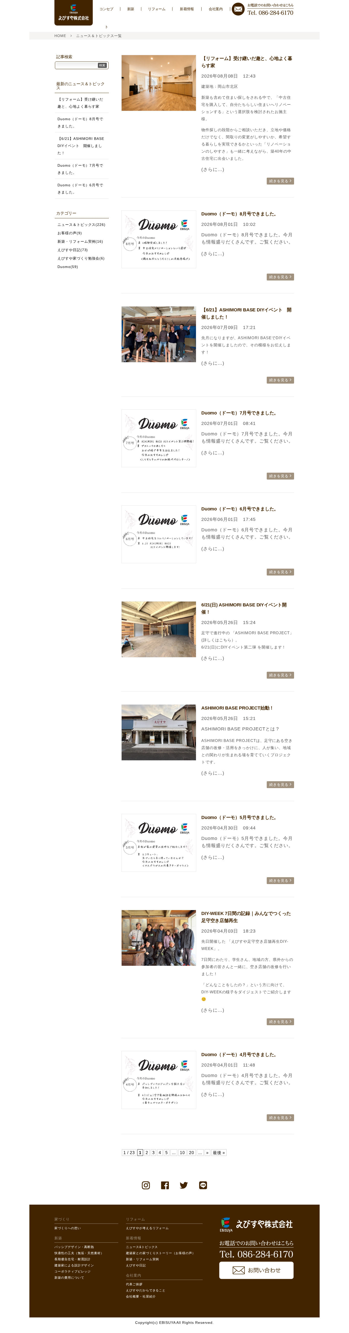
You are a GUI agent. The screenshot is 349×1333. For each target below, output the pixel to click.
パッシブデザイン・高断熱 (74, 1247)
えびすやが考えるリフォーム (147, 1228)
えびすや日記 (136, 1265)
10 (182, 1152)
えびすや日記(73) (72, 250)
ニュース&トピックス (142, 1247)
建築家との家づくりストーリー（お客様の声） (160, 1253)
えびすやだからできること (146, 1290)
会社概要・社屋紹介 (141, 1296)
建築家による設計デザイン (74, 1265)
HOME (60, 36)
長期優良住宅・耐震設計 (72, 1259)
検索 (102, 65)
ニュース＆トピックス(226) (81, 225)
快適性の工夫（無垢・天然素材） (79, 1253)
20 (191, 1152)
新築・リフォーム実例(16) (80, 241)
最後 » (219, 1152)
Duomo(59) (67, 267)
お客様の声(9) (69, 233)
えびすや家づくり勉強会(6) (81, 258)
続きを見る (278, 181)
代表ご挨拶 (134, 1284)
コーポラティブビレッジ (72, 1271)
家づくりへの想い (67, 1228)
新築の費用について (69, 1277)
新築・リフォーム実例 (142, 1259)
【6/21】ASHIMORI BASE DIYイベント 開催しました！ (80, 146)
